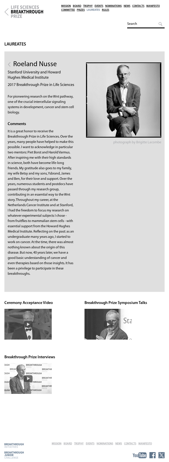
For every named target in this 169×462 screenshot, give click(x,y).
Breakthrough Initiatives (14, 445)
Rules (105, 10)
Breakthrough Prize (6, 12)
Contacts (138, 6)
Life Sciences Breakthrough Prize (34, 11)
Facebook (152, 455)
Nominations (113, 6)
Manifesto (153, 6)
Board (77, 6)
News (127, 6)
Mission (66, 6)
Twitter (161, 455)
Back (9, 64)
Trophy (88, 6)
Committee (68, 10)
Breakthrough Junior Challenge (14, 455)
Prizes (81, 10)
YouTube (140, 455)
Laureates (93, 10)
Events (99, 6)
